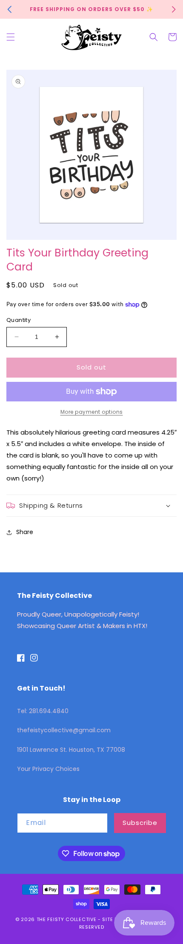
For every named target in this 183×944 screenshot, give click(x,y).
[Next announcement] (173, 9)
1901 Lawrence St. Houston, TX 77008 (71, 749)
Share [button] (24, 532)
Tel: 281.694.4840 (43, 711)
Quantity (18, 320)
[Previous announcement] (9, 9)
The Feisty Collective (67, 919)
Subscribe (140, 822)
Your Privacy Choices (48, 769)
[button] (10, 37)
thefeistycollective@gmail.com (64, 730)
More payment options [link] (91, 411)
